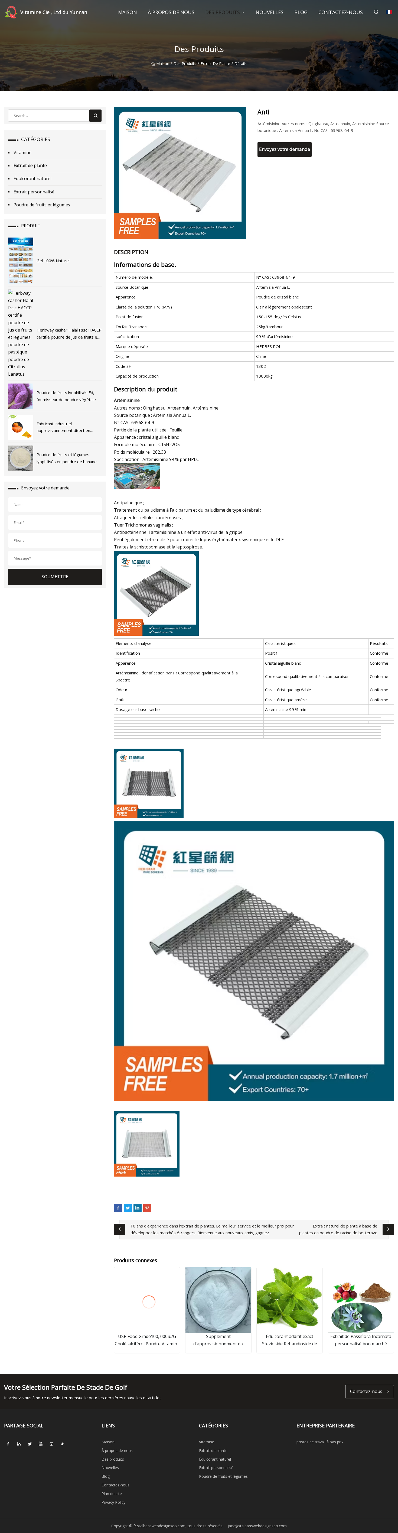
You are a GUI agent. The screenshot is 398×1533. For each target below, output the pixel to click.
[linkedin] (19, 1444)
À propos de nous (171, 12)
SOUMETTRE (55, 577)
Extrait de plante (215, 63)
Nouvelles (269, 12)
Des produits (222, 12)
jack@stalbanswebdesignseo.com (257, 1525)
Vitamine (22, 152)
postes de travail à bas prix (319, 1441)
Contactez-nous (340, 12)
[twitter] (30, 1444)
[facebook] (8, 1444)
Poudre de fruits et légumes (42, 205)
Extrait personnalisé (34, 192)
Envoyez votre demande (284, 149)
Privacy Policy (113, 1502)
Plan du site (112, 1493)
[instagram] (51, 1444)
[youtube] (41, 1444)
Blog (301, 12)
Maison (127, 12)
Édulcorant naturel (32, 178)
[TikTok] (62, 1444)
